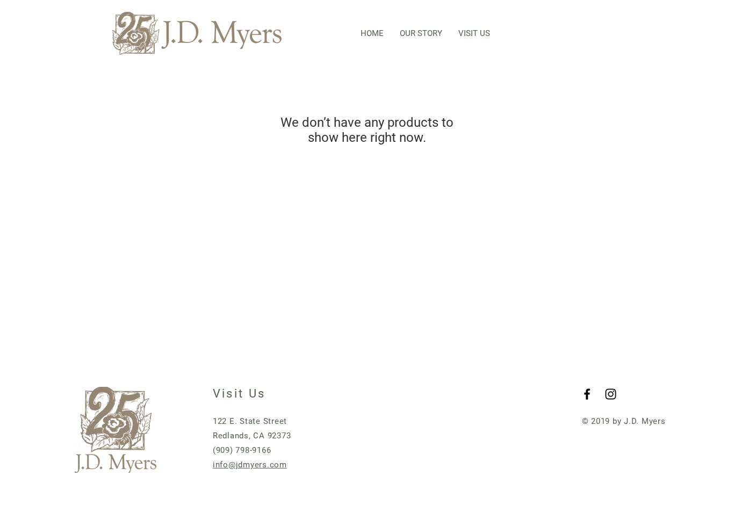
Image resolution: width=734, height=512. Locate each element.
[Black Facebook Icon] (587, 394)
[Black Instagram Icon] (610, 394)
